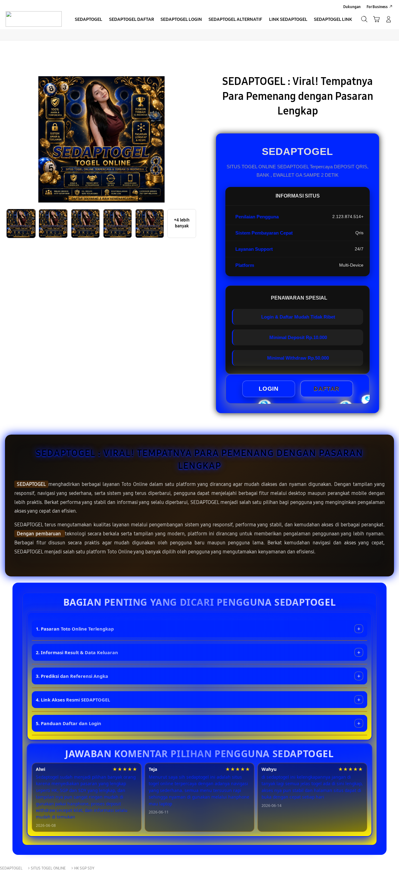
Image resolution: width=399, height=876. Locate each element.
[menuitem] (89, 19)
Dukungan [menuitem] (352, 6)
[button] (376, 19)
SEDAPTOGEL (31, 484)
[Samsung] (33, 19)
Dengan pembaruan (39, 534)
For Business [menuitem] (377, 6)
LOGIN (269, 388)
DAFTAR (326, 388)
